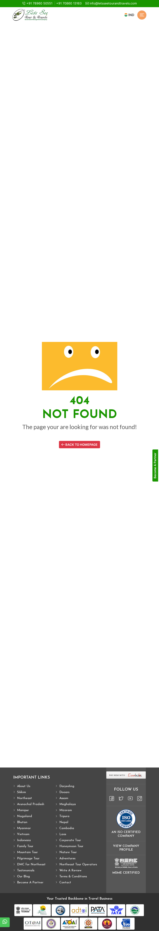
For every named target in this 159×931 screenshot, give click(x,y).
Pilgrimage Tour (28, 858)
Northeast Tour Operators (78, 864)
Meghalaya (67, 804)
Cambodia (66, 828)
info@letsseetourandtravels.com (113, 3)
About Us (23, 786)
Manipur (23, 810)
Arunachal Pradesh (30, 804)
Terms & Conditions (73, 876)
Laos (62, 834)
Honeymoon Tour (71, 846)
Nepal (63, 822)
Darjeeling (66, 786)
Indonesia (24, 840)
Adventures (67, 858)
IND (131, 15)
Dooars (64, 792)
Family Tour (25, 846)
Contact (65, 882)
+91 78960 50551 (38, 3)
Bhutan (22, 822)
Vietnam (23, 834)
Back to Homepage (81, 445)
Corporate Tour (70, 840)
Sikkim (21, 792)
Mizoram (65, 810)
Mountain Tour (27, 852)
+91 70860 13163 (69, 3)
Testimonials (25, 870)
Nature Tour (68, 852)
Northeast (24, 798)
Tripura (64, 816)
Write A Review (70, 870)
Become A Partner (30, 882)
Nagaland (24, 816)
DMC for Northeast (31, 864)
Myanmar (24, 828)
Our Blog (23, 876)
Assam (63, 798)
